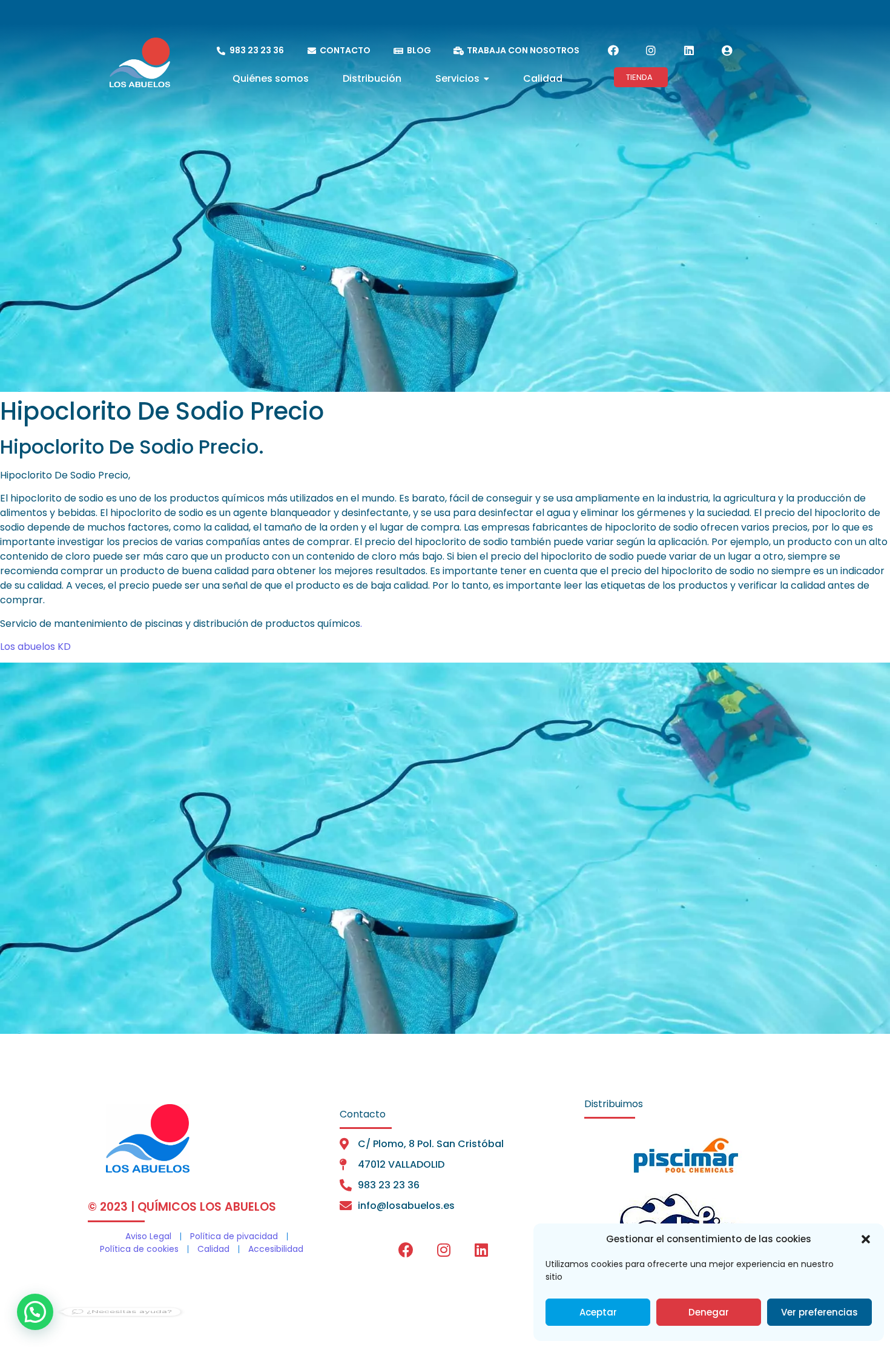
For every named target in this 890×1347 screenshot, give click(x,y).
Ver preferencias (819, 1312)
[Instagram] (651, 50)
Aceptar (598, 1312)
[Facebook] (613, 50)
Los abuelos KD (35, 647)
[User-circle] (726, 50)
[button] (866, 1239)
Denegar (708, 1312)
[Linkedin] (689, 50)
